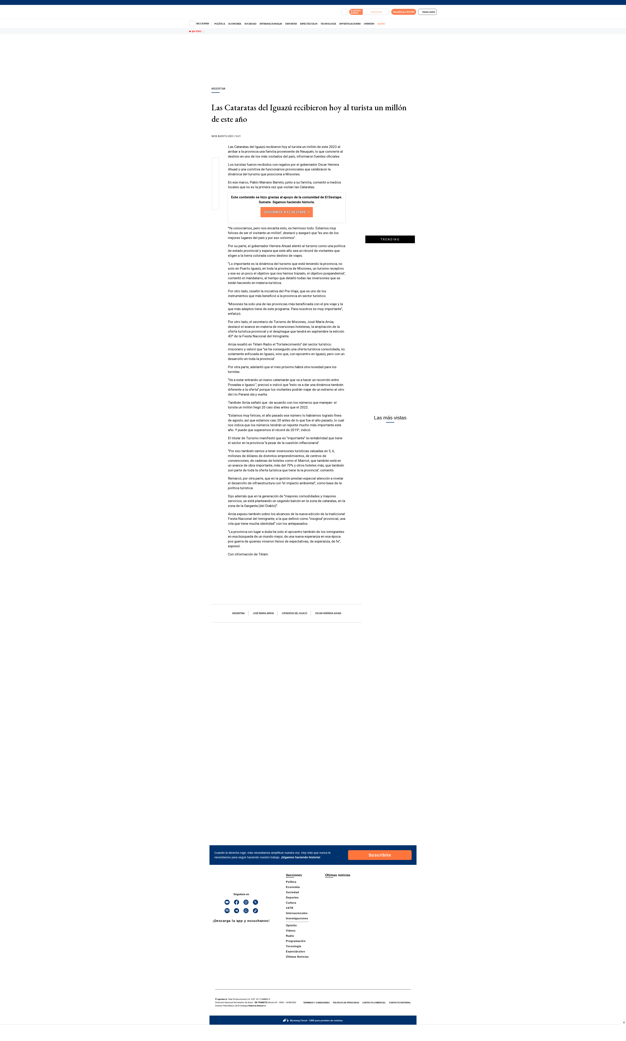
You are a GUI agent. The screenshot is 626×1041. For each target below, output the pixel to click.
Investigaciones (350, 23)
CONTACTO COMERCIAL (374, 1003)
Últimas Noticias (297, 956)
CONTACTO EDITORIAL (400, 1003)
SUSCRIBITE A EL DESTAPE (285, 212)
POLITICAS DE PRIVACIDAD (346, 1003)
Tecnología (328, 23)
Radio (381, 23)
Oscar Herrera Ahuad (328, 613)
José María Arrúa (263, 613)
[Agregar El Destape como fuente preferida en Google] (344, 136)
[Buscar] (344, 11)
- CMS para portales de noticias (316, 1020)
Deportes (291, 23)
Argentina (238, 613)
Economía (234, 23)
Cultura (291, 902)
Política (219, 23)
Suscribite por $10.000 (403, 11)
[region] (313, 61)
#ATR (289, 908)
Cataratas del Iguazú (294, 613)
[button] (215, 162)
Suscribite (380, 855)
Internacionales (271, 23)
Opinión (369, 23)
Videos (291, 930)
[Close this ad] (623, 1022)
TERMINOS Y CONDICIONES (316, 1003)
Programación (296, 941)
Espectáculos (308, 23)
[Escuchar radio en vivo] (376, 12)
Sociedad (250, 23)
